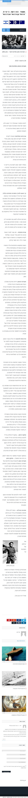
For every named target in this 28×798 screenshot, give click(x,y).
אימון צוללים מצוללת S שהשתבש (18, 715)
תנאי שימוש (9, 797)
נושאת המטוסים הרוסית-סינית (19, 664)
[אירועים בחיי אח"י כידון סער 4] (14, 679)
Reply (4, 739)
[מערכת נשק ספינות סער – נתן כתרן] (14, 42)
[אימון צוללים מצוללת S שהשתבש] (14, 704)
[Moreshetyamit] (14, 12)
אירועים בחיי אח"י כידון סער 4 (19, 688)
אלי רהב (22, 56)
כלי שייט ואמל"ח (5, 56)
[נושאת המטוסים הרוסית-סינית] (14, 654)
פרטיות (4, 797)
